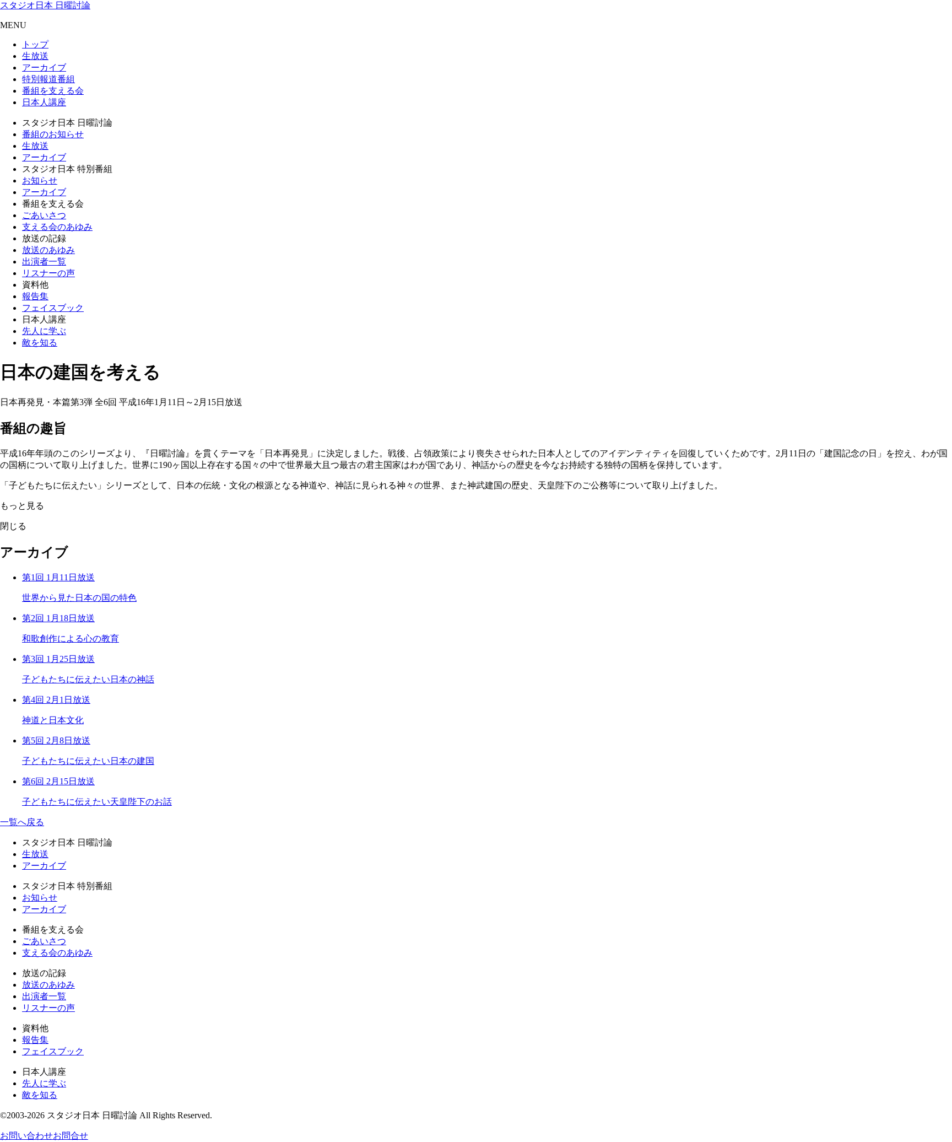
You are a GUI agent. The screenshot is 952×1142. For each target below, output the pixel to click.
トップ (35, 44)
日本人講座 (44, 102)
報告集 (35, 296)
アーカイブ (44, 67)
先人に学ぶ (44, 331)
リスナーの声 (48, 273)
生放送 (35, 56)
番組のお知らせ (53, 134)
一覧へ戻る (22, 822)
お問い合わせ (26, 1135)
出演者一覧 (44, 261)
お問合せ (70, 1135)
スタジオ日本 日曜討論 (45, 5)
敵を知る (39, 342)
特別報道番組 (48, 79)
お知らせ (39, 180)
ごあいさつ (44, 215)
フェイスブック (53, 308)
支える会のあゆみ (57, 226)
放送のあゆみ (48, 250)
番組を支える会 (53, 90)
